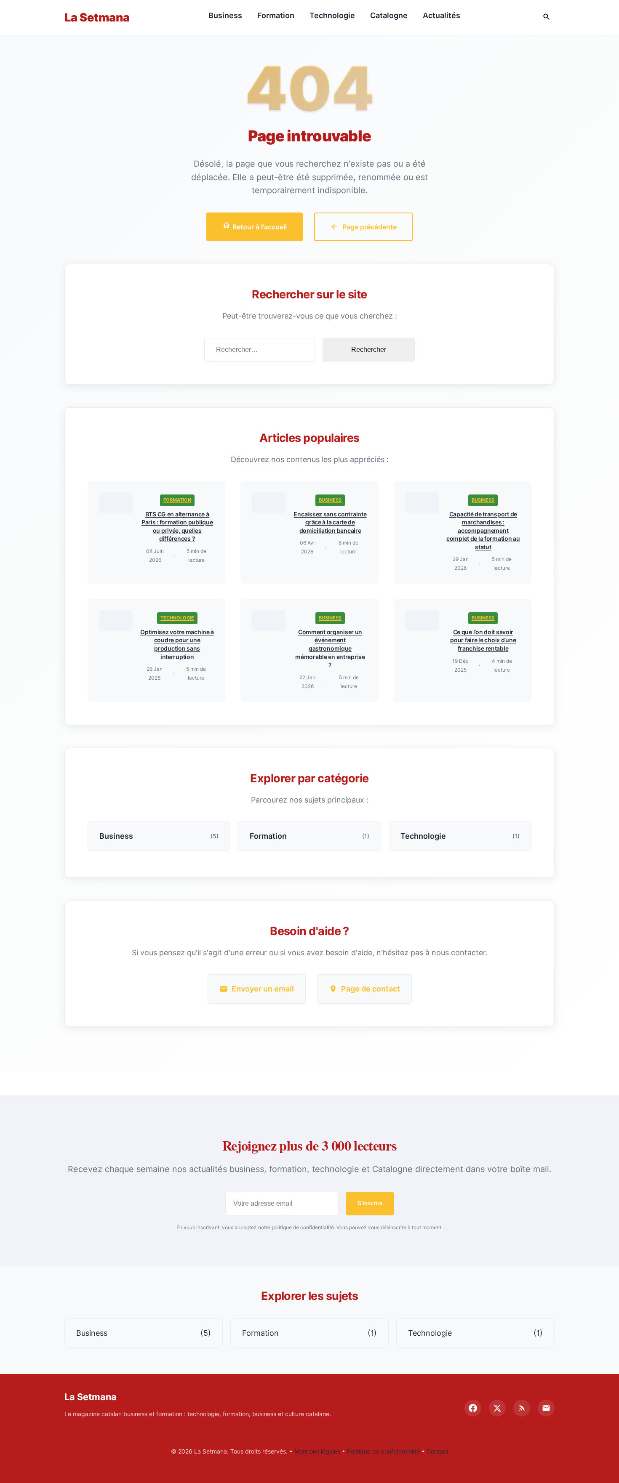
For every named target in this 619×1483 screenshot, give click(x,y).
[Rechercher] (547, 17)
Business (225, 15)
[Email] (546, 1408)
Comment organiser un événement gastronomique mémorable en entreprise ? (330, 648)
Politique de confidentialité (383, 1451)
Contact (437, 1451)
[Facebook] (472, 1408)
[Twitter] (497, 1408)
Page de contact (370, 988)
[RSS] (521, 1408)
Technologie (332, 15)
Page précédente (369, 227)
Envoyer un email (263, 988)
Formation (275, 15)
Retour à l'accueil (259, 227)
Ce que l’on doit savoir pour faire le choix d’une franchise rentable (483, 640)
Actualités (441, 15)
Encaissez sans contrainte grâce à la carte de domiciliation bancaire (329, 522)
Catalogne (389, 15)
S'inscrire (370, 1203)
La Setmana (97, 17)
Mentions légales (317, 1451)
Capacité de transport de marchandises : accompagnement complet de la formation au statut (483, 530)
